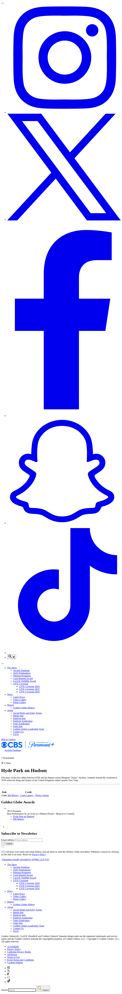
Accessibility (13, 946)
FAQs (16, 734)
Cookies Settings (15, 962)
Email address (7, 840)
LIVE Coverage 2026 (29, 691)
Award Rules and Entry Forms (27, 713)
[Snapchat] (64, 523)
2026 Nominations (21, 673)
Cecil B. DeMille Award (24, 681)
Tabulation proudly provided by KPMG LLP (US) (25, 859)
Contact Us (18, 731)
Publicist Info (19, 718)
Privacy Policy (39, 854)
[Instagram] (64, 112)
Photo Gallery (19, 702)
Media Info (18, 715)
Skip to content (8, 739)
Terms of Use (13, 957)
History (10, 705)
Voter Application (21, 723)
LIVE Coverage (20, 684)
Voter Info (18, 726)
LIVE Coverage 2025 (29, 689)
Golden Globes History (24, 707)
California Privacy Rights (19, 952)
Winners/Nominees (22, 676)
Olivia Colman (42, 795)
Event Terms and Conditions (20, 960)
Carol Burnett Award (23, 678)
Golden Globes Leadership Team (28, 729)
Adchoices (12, 954)
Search (4, 990)
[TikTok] (64, 653)
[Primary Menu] (2, 3)
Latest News (19, 697)
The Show (12, 668)
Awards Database (21, 670)
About (10, 710)
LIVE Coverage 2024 (29, 686)
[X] (64, 219)
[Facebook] (64, 415)
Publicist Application (23, 721)
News (10, 694)
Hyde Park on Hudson (23, 816)
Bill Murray (13, 795)
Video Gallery (19, 699)
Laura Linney (27, 795)
